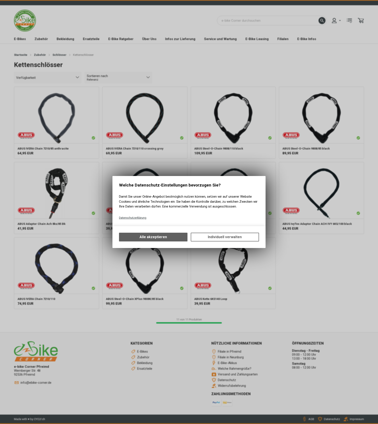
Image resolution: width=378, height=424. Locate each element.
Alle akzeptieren (153, 237)
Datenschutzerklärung (132, 217)
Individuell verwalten (225, 237)
